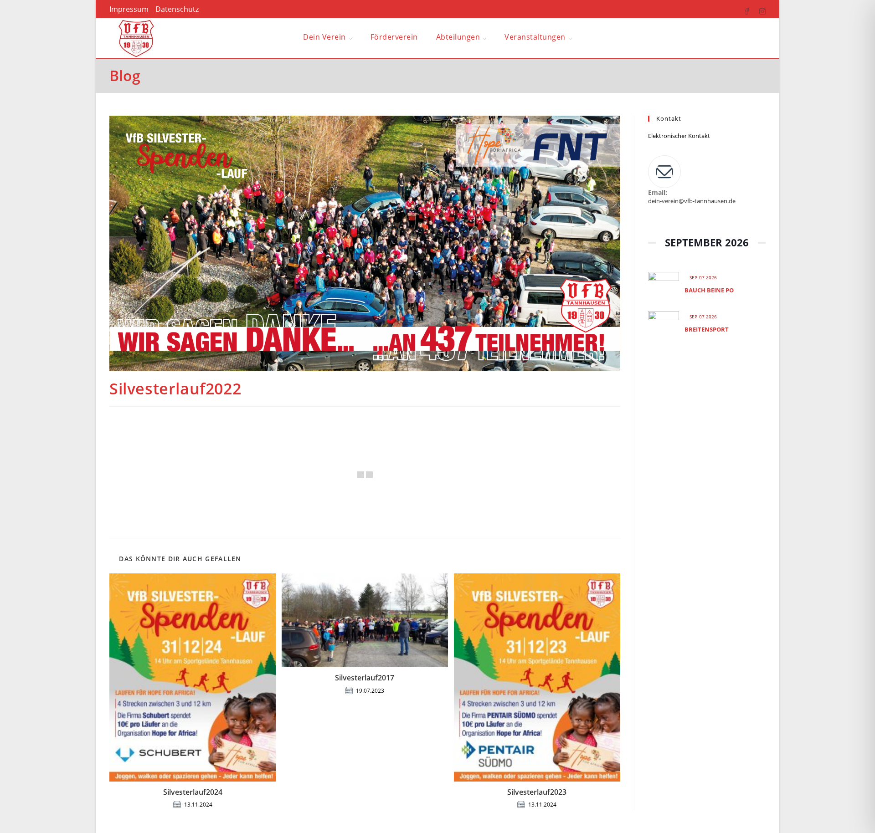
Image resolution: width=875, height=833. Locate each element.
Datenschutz (177, 9)
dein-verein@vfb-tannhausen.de (692, 201)
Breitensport (707, 329)
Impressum (129, 9)
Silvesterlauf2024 (192, 792)
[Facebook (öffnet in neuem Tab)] (742, 10)
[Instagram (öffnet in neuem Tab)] (758, 10)
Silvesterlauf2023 (536, 792)
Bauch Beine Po (709, 290)
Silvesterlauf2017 (364, 678)
